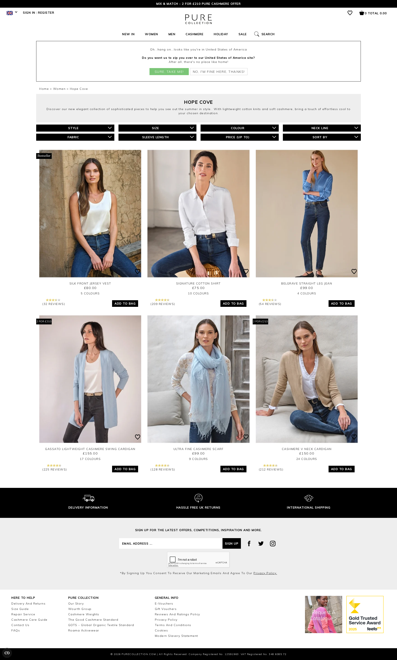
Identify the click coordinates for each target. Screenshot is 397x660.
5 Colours (90, 293)
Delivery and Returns (28, 603)
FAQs (15, 630)
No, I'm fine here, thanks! (219, 72)
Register (46, 12)
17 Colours (90, 459)
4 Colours (306, 293)
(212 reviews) (271, 469)
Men (172, 34)
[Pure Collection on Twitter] (261, 543)
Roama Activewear (83, 630)
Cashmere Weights (83, 614)
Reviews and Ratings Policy (177, 614)
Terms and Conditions (173, 625)
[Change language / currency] (11, 14)
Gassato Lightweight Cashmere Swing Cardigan (90, 449)
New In (128, 34)
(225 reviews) (54, 469)
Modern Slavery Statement (176, 636)
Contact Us (20, 625)
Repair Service (23, 614)
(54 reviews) (270, 304)
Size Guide (20, 609)
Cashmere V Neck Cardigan (307, 449)
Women (151, 34)
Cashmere (194, 34)
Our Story (76, 603)
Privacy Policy (166, 620)
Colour (237, 128)
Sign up (232, 543)
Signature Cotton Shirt (198, 283)
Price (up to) (238, 137)
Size (155, 128)
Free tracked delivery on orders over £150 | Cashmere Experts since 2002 (198, 4)
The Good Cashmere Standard (93, 620)
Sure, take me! (169, 72)
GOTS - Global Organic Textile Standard (101, 625)
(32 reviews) (53, 304)
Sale (243, 34)
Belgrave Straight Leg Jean (306, 283)
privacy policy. (265, 573)
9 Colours (198, 459)
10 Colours (198, 293)
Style (73, 128)
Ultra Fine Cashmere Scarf (198, 449)
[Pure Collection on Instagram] (273, 543)
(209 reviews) (163, 304)
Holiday (221, 34)
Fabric (73, 137)
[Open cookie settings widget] (7, 653)
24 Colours (306, 459)
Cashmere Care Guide (29, 620)
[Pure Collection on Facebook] (249, 543)
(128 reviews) (163, 469)
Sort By (320, 137)
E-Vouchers (164, 603)
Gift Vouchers (166, 609)
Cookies (161, 630)
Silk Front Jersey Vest (90, 283)
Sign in (29, 12)
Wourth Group (80, 609)
